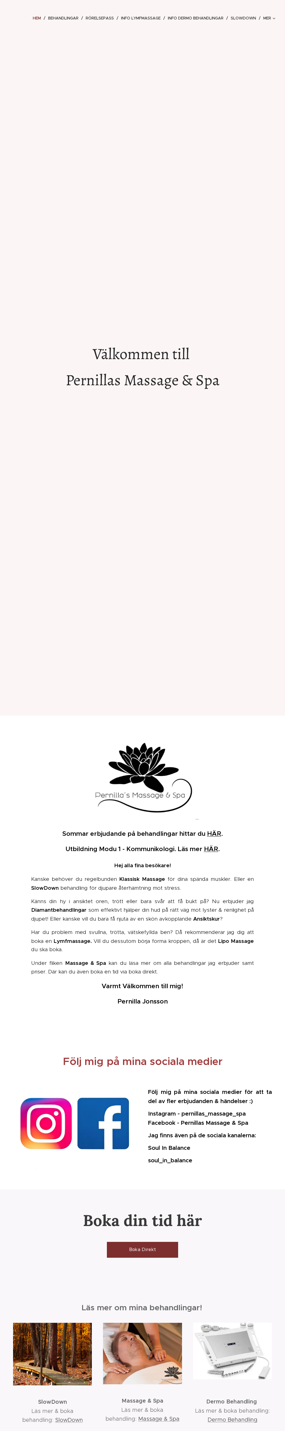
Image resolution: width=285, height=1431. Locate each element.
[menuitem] (38, 18)
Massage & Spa (159, 1418)
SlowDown (69, 1420)
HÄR (214, 834)
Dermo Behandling (232, 1419)
